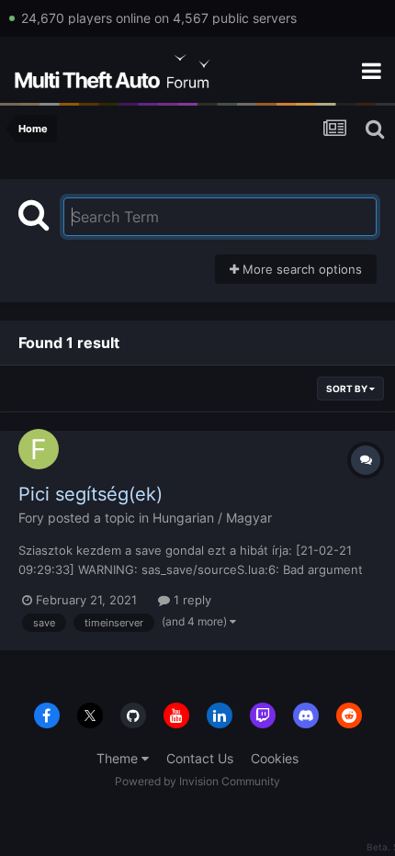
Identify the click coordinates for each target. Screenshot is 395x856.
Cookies (275, 758)
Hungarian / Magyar (212, 517)
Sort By (347, 388)
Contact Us (199, 758)
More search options (300, 269)
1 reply (190, 599)
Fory (31, 517)
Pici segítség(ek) (90, 494)
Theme (118, 758)
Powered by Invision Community (197, 781)
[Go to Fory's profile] (38, 449)
